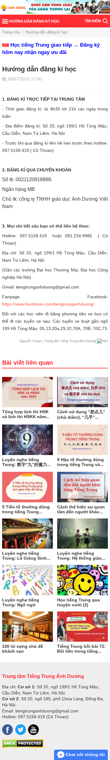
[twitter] (20, 729)
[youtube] (33, 729)
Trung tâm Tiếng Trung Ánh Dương (43, 676)
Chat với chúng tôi (84, 754)
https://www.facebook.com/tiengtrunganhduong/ (48, 304)
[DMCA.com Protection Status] (22, 746)
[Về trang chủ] (55, 7)
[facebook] (7, 729)
